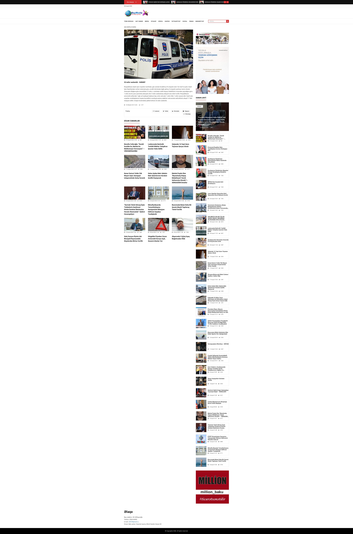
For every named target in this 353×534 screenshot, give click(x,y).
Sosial (185, 21)
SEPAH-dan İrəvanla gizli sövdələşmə (215, 182)
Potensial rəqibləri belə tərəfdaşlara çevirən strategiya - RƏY (218, 149)
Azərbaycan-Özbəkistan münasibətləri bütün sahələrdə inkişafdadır (217, 160)
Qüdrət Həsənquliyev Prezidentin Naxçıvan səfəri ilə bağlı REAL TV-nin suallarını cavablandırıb (218, 322)
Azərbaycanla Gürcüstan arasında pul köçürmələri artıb (218, 240)
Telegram (186, 111)
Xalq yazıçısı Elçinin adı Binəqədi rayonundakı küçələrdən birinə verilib (133, 238)
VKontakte (176, 111)
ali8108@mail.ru (134, 522)
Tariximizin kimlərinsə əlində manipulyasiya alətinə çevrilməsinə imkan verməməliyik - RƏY (218, 206)
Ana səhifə (127, 27)
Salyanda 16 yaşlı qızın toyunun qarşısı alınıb (218, 252)
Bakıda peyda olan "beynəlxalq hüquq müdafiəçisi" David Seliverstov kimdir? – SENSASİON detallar (180, 178)
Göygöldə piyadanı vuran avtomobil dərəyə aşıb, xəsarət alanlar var (157, 238)
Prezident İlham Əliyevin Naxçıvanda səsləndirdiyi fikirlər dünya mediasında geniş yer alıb (218, 310)
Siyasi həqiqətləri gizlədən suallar (216, 379)
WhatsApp (188, 114)
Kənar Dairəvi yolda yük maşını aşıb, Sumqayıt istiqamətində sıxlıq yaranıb (134, 175)
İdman (191, 21)
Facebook (156, 111)
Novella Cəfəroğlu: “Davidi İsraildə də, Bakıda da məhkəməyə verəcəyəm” (216, 137)
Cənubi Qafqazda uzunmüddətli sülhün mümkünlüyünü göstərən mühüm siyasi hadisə (218, 357)
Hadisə (167, 21)
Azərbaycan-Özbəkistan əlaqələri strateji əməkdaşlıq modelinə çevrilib (218, 172)
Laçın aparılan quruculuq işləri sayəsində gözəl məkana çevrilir (218, 194)
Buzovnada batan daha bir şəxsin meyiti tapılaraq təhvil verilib (181, 207)
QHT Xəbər (139, 21)
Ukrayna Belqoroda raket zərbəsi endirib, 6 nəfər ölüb (218, 275)
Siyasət (153, 21)
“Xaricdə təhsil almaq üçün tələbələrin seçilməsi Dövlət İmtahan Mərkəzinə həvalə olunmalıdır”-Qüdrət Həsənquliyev (134, 209)
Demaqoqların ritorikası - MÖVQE (218, 344)
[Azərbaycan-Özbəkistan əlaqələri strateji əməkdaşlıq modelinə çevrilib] (173, 2)
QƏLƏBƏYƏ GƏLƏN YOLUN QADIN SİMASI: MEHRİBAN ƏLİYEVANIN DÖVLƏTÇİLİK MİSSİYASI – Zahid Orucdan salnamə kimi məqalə (216, 218)
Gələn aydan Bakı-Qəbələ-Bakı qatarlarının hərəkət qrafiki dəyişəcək (158, 175)
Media (147, 21)
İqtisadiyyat (176, 21)
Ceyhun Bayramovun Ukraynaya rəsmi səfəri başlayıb (217, 402)
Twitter (166, 111)
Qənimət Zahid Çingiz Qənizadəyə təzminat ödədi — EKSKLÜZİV (218, 391)
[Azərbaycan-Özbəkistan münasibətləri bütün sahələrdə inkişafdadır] (145, 2)
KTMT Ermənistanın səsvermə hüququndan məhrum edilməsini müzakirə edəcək (218, 438)
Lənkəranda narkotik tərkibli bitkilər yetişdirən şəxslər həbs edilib (157, 146)
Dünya (160, 21)
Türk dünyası (128, 21)
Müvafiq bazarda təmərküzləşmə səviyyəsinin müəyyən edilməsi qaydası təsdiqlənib (156, 209)
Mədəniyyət (200, 21)
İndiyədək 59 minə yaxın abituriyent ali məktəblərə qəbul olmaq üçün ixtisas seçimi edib (218, 299)
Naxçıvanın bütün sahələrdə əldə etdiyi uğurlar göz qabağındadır (218, 333)
